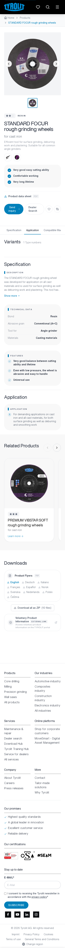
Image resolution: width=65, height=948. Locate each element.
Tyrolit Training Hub (16, 749)
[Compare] (57, 209)
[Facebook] (8, 914)
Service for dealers (16, 754)
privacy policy (39, 897)
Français (15, 587)
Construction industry (43, 698)
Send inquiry (12, 209)
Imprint (15, 934)
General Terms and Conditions (42, 939)
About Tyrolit (12, 778)
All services (11, 759)
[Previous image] (9, 64)
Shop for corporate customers (47, 731)
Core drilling (11, 681)
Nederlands (33, 592)
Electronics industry (47, 705)
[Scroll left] (47, 448)
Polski (49, 592)
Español (31, 587)
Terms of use (13, 939)
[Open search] (47, 6)
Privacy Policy (32, 934)
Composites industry (42, 688)
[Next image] (56, 64)
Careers (9, 783)
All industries (43, 711)
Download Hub (13, 744)
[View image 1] (32, 63)
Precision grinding (15, 692)
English (14, 582)
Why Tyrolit (42, 792)
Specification (14, 230)
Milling (8, 686)
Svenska (15, 592)
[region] (32, 63)
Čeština (14, 597)
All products (12, 702)
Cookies (48, 934)
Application (32, 230)
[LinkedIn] (27, 914)
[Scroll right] (57, 448)
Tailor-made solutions (42, 785)
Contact (40, 778)
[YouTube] (17, 914)
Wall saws (10, 697)
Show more (10, 296)
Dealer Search (32, 209)
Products (25, 18)
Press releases (13, 788)
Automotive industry (48, 681)
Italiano (45, 582)
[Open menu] (57, 6)
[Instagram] (36, 914)
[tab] (32, 103)
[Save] (49, 209)
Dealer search (13, 738)
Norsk (45, 587)
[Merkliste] (37, 6)
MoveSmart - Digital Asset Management (47, 740)
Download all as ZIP (34, 608)
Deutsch (30, 582)
